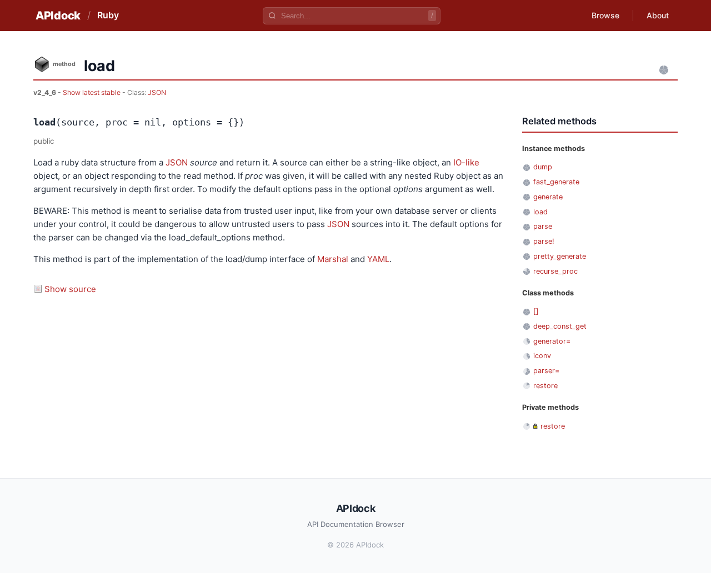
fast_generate (556, 182)
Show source (70, 289)
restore (545, 385)
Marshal (332, 259)
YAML (378, 259)
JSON (157, 92)
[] (536, 311)
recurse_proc (555, 271)
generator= (551, 341)
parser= (546, 370)
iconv (542, 355)
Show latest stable (92, 92)
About (658, 15)
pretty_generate (559, 256)
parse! (543, 241)
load (540, 212)
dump (542, 167)
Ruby (108, 15)
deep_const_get (560, 326)
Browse (605, 15)
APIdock (58, 15)
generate (548, 197)
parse (542, 226)
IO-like (466, 162)
